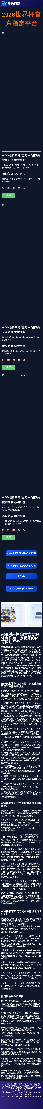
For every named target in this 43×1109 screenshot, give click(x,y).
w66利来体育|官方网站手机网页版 (21, 553)
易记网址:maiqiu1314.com (21, 588)
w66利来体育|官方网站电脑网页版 (21, 565)
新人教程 (21, 576)
